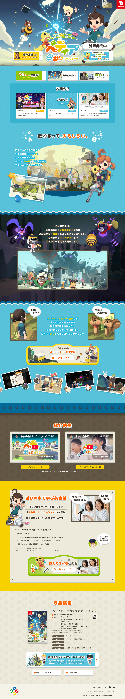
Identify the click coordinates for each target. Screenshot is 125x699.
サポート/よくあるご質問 (43, 672)
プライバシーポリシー (110, 691)
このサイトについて (98, 691)
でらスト (90, 691)
